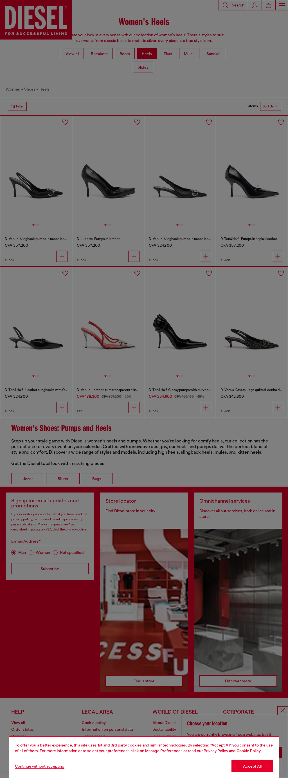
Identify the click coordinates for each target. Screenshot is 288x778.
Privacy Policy (216, 750)
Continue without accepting (39, 766)
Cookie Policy (249, 750)
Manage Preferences (164, 750)
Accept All (252, 766)
